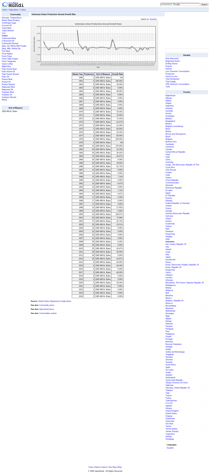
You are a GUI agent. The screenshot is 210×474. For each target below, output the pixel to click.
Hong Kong (170, 234)
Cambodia (170, 144)
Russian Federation (174, 344)
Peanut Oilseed (8, 84)
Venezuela (170, 421)
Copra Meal (6, 28)
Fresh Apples (7, 54)
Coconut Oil (7, 25)
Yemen (168, 426)
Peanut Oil (6, 82)
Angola (168, 103)
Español (170, 448)
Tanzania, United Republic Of (178, 388)
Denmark (169, 185)
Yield (168, 87)
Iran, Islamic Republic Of (176, 244)
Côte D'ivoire (171, 170)
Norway (169, 321)
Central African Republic (175, 152)
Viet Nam (169, 424)
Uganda (169, 406)
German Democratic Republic (178, 213)
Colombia (169, 162)
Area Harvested (172, 58)
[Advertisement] (13, 157)
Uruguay (169, 416)
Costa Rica (170, 167)
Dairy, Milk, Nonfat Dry (11, 48)
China (168, 160)
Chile (168, 157)
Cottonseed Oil (8, 41)
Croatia (168, 172)
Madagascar (171, 285)
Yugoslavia (170, 434)
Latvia (168, 272)
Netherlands (170, 311)
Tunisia (169, 395)
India (168, 239)
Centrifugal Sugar (9, 23)
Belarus (169, 124)
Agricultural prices (46, 309)
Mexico (169, 298)
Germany (169, 216)
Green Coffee (7, 64)
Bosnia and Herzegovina (176, 134)
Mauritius (169, 295)
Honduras (169, 231)
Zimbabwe (170, 439)
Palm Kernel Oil (8, 72)
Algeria (168, 101)
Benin (168, 129)
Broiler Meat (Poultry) (10, 20)
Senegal (169, 347)
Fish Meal (6, 51)
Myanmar (169, 308)
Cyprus (168, 177)
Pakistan (169, 324)
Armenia (169, 108)
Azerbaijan (170, 116)
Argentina (169, 106)
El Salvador (170, 195)
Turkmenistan (171, 401)
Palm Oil (5, 77)
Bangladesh (170, 121)
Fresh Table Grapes (10, 59)
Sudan (168, 372)
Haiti (167, 229)
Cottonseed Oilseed (10, 43)
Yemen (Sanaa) (172, 431)
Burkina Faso (171, 142)
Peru (167, 331)
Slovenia (169, 359)
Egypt (168, 193)
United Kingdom (172, 411)
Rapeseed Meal (8, 87)
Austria (168, 113)
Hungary (169, 236)
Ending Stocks (172, 64)
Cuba (168, 175)
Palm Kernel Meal (9, 69)
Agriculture (13, 10)
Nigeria (168, 318)
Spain (168, 367)
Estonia (169, 198)
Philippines (170, 334)
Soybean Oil (7, 95)
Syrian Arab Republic (174, 380)
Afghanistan (170, 95)
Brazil (168, 136)
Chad (168, 154)
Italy (167, 254)
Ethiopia (169, 201)
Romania (169, 342)
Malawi (168, 288)
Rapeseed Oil (7, 89)
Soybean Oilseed (9, 97)
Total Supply (171, 81)
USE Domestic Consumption (177, 84)
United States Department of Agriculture (54, 301)
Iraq (167, 247)
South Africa (171, 365)
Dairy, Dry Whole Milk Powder (14, 46)
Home (4, 10)
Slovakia (169, 357)
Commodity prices (46, 305)
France (168, 208)
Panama (169, 326)
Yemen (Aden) (171, 429)
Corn (4, 33)
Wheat (4, 100)
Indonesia (170, 242)
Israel (168, 252)
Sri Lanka (169, 370)
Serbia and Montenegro (175, 352)
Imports (169, 69)
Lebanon (169, 275)
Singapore (170, 354)
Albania (169, 98)
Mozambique (171, 306)
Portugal (169, 339)
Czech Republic (172, 180)
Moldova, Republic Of (174, 301)
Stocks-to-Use (171, 76)
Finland (169, 206)
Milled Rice (6, 66)
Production (170, 74)
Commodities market (48, 313)
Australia (169, 111)
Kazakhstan (170, 260)
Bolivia (168, 131)
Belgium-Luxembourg (174, 126)
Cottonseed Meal (9, 38)
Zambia (169, 436)
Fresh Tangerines (9, 61)
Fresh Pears (7, 56)
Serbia (168, 349)
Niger (168, 316)
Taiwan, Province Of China (177, 383)
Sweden (169, 375)
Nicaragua (170, 313)
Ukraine (169, 408)
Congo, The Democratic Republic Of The (182, 165)
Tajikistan (169, 385)
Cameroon (170, 147)
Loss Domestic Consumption (177, 71)
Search (104, 467)
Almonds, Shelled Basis (12, 18)
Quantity (153, 19)
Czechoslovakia (172, 183)
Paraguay (169, 329)
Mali (167, 293)
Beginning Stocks (173, 61)
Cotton (23, 10)
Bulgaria (169, 139)
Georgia (169, 211)
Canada (169, 149)
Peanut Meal (7, 79)
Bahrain (169, 119)
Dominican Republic (174, 188)
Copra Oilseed (8, 30)
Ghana (168, 218)
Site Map (112, 467)
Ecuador (169, 190)
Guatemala (170, 224)
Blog (119, 467)
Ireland (168, 249)
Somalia (169, 362)
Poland (168, 336)
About (97, 467)
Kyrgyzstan (170, 270)
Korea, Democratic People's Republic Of (182, 265)
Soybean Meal (8, 92)
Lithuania (169, 280)
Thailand (169, 390)
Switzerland (170, 377)
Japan (168, 257)
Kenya (168, 262)
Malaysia (169, 290)
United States (171, 413)
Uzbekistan (170, 418)
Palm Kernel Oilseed (10, 74)
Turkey (168, 398)
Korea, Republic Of (173, 267)
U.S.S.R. (169, 403)
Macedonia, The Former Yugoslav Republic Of (185, 283)
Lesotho (169, 277)
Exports (169, 66)
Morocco (169, 303)
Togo (168, 393)
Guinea (168, 226)
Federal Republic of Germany (178, 203)
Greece (169, 221)
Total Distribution (172, 79)
